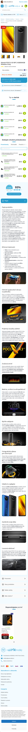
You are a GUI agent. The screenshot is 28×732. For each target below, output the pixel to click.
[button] (2, 6)
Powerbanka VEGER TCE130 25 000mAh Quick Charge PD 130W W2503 (9, 160)
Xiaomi (17, 19)
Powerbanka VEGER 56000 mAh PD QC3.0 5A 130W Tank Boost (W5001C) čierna (11, 168)
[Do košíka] (24, 106)
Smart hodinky (4, 697)
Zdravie (2, 703)
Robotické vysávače (5, 700)
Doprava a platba (23, 1)
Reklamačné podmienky (6, 681)
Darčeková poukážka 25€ (9, 112)
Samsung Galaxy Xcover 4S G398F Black (6, 630)
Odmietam (14, 725)
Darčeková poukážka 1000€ (9, 105)
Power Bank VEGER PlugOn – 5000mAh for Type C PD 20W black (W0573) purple (9, 175)
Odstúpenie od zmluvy (6, 676)
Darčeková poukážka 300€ (9, 133)
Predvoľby (14, 728)
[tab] (14, 642)
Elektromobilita (4, 705)
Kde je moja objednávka (6, 673)
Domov (2, 19)
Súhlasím (14, 721)
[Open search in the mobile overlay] (14, 10)
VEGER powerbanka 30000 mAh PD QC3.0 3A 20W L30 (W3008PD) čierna (10, 154)
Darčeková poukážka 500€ (9, 126)
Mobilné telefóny (10, 19)
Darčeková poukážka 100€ (9, 119)
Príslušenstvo (4, 695)
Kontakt (2, 684)
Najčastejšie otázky (5, 679)
